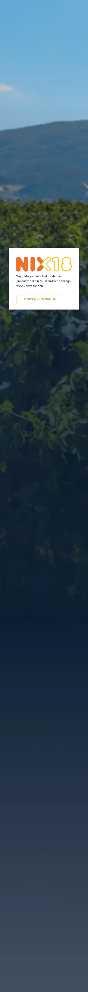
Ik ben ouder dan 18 (40, 299)
